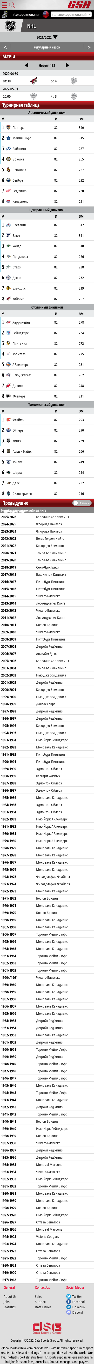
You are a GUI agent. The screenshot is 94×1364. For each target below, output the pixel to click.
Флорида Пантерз (49, 524)
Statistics (10, 1307)
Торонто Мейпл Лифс (51, 934)
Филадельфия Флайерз (53, 876)
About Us (10, 1296)
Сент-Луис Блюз (47, 567)
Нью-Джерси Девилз (51, 675)
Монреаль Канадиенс (52, 747)
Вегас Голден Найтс (50, 538)
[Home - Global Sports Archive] (81, 5)
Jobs (7, 1301)
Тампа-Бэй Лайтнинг (51, 552)
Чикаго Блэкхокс (48, 595)
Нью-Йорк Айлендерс (51, 819)
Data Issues (43, 1307)
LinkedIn (78, 1307)
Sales (38, 1296)
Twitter (77, 1296)
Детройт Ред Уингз (49, 646)
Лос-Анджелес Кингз (50, 603)
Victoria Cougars (47, 1236)
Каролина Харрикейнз (52, 516)
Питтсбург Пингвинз (50, 581)
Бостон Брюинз (47, 624)
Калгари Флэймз (48, 775)
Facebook (79, 1301)
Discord (77, 1312)
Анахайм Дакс (46, 653)
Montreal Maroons (49, 1164)
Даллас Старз (45, 703)
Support (40, 1301)
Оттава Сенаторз (48, 1222)
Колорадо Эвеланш (50, 545)
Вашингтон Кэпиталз (51, 574)
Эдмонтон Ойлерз (49, 768)
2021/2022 (44, 37)
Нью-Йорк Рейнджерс (52, 739)
